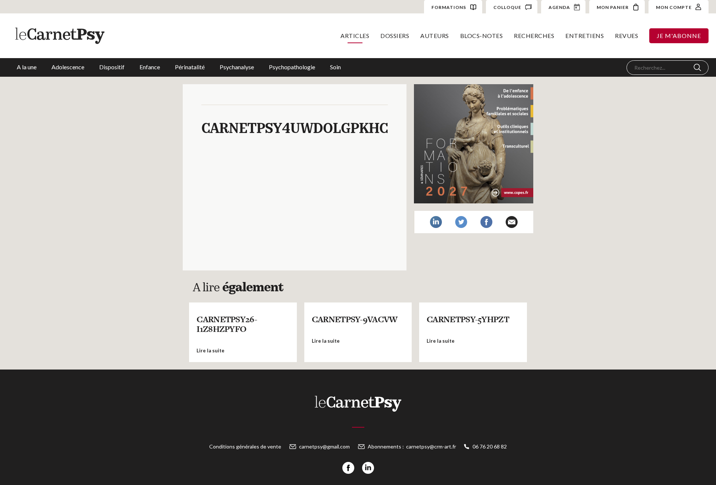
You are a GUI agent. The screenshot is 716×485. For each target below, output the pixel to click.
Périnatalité (190, 66)
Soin (335, 66)
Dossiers (394, 35)
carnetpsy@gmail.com (324, 446)
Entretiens (584, 35)
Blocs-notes (481, 35)
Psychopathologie (292, 66)
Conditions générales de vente (245, 446)
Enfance (149, 66)
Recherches (534, 35)
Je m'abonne (679, 35)
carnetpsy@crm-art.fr (431, 446)
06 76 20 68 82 (489, 446)
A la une (27, 66)
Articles (354, 35)
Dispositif (112, 66)
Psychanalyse (237, 66)
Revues (626, 35)
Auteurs (434, 35)
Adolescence (67, 66)
